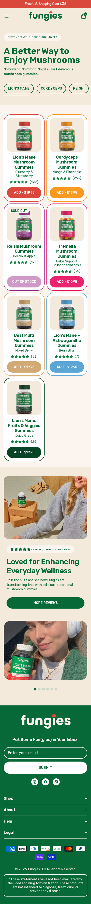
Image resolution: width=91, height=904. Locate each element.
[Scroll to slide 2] (39, 689)
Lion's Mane (19, 89)
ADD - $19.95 (24, 193)
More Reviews (45, 603)
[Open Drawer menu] (6, 16)
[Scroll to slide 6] (56, 689)
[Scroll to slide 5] (52, 689)
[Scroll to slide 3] (43, 689)
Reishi (78, 89)
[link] (34, 782)
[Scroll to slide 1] (35, 689)
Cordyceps (51, 89)
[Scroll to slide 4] (47, 689)
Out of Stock (24, 282)
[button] (24, 135)
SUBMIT (45, 768)
